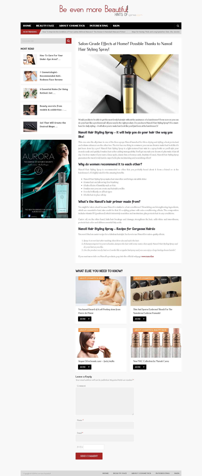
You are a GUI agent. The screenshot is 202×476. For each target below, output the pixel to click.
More (82, 319)
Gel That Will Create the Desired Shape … (53, 124)
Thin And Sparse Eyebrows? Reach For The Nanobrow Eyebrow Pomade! (152, 311)
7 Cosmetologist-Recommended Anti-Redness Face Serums (51, 76)
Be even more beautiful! (43, 473)
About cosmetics (72, 25)
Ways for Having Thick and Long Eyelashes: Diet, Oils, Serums (146, 32)
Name (80, 420)
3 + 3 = (80, 447)
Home (27, 25)
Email (80, 433)
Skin (116, 25)
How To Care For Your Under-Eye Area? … (51, 57)
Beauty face (45, 25)
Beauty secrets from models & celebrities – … (53, 108)
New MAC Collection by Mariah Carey (151, 361)
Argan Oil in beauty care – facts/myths (96, 361)
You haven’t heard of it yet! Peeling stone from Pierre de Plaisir (99, 311)
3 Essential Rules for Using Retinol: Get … (54, 91)
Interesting (99, 25)
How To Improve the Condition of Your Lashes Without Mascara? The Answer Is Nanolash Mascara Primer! (74, 32)
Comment (81, 386)
